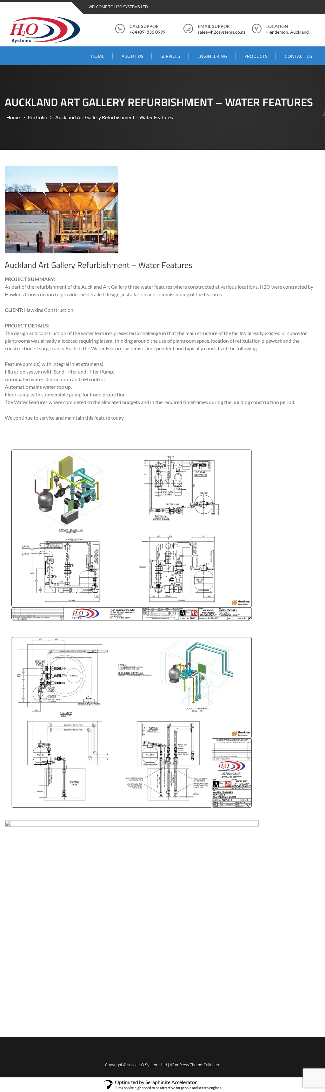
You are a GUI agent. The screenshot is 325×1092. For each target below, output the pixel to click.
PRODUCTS (256, 56)
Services (170, 56)
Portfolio (37, 117)
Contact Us (298, 56)
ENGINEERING (212, 56)
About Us (132, 56)
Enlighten (212, 1065)
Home (97, 56)
